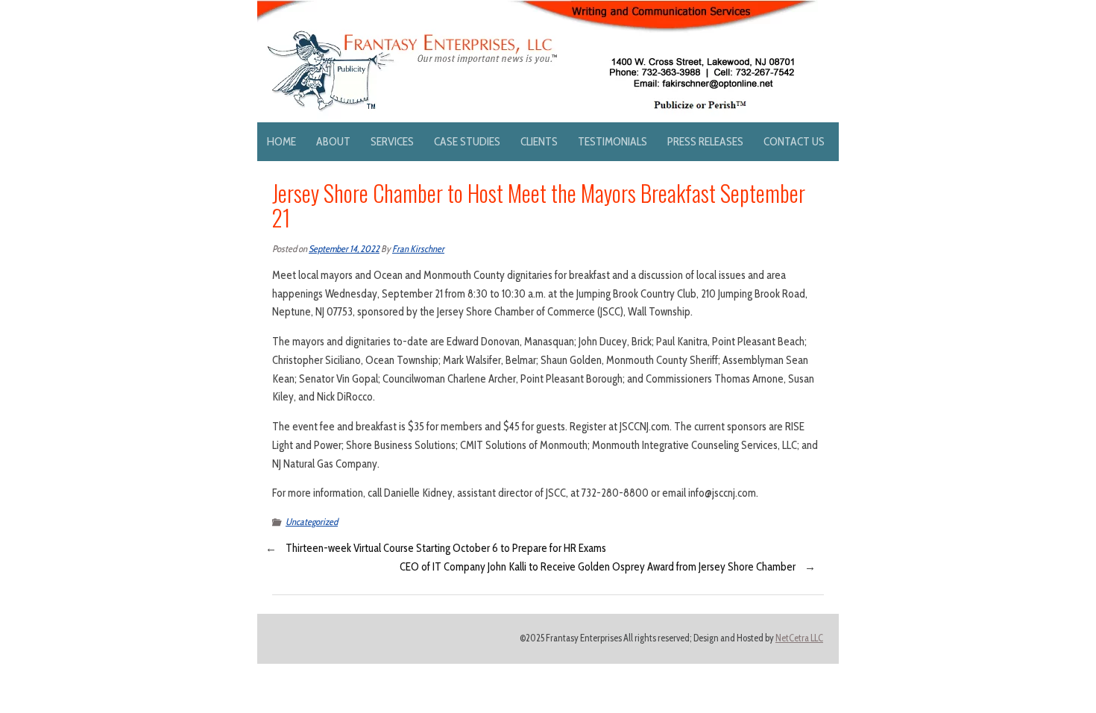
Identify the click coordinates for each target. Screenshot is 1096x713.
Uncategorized (312, 521)
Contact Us (794, 141)
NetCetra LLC (799, 638)
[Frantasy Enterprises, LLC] (537, 9)
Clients (539, 141)
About (333, 141)
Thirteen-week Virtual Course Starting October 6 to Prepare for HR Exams (446, 548)
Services (392, 141)
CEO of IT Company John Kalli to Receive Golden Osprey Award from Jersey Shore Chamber (598, 567)
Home (281, 141)
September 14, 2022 (344, 248)
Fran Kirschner (418, 248)
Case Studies (467, 141)
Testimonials (612, 141)
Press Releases (705, 141)
